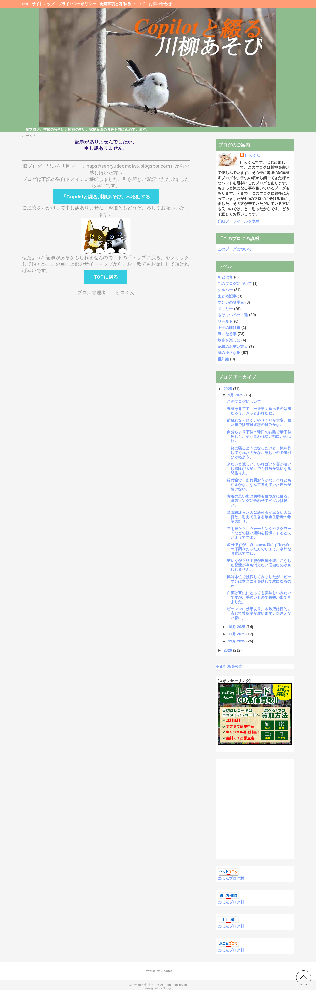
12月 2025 (237, 641)
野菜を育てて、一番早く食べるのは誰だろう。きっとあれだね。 (259, 410)
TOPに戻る (106, 276)
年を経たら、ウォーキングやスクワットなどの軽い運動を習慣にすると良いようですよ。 (259, 532)
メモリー (225, 309)
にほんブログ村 (231, 878)
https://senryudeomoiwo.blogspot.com (128, 166)
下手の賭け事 (229, 327)
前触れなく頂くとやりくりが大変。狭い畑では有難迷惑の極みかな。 (259, 422)
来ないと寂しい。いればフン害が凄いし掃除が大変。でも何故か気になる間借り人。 (259, 468)
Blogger (166, 970)
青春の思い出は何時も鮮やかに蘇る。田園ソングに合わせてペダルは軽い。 (259, 500)
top (25, 4)
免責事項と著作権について (122, 4)
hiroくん (252, 155)
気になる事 (227, 334)
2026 (228, 650)
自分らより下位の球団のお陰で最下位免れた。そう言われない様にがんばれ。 (259, 436)
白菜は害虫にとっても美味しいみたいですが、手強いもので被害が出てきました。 (259, 597)
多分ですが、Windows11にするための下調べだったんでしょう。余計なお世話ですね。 (259, 548)
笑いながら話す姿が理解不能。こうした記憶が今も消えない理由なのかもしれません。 (259, 564)
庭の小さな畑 (229, 352)
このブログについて (235, 249)
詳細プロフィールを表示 (238, 221)
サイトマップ (43, 4)
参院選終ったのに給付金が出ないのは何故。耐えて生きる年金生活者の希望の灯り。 (259, 516)
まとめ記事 (227, 296)
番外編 (223, 359)
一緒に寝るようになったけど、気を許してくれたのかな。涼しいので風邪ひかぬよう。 (259, 452)
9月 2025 (236, 395)
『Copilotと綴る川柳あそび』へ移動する (106, 196)
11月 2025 (237, 634)
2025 (228, 389)
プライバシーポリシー (77, 4)
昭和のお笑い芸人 (233, 346)
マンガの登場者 (231, 302)
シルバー (225, 290)
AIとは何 (225, 277)
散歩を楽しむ (229, 340)
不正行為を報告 (229, 666)
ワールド (225, 321)
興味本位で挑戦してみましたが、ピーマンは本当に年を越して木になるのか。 (259, 581)
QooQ (167, 988)
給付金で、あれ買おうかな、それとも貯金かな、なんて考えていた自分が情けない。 (259, 484)
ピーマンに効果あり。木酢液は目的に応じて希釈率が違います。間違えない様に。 (259, 613)
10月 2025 (237, 627)
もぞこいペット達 (233, 315)
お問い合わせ (160, 4)
